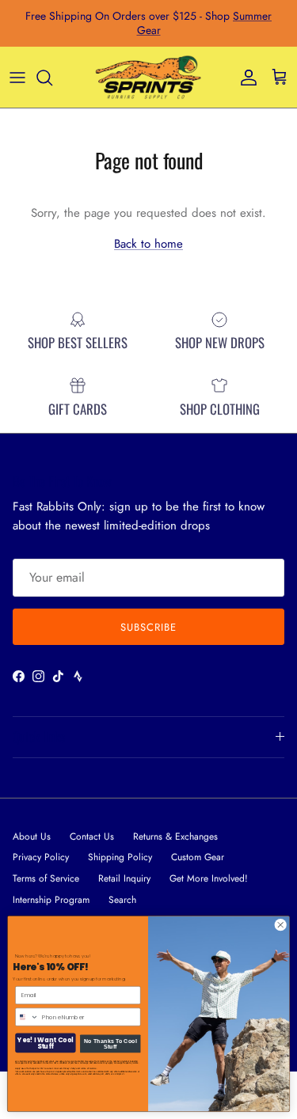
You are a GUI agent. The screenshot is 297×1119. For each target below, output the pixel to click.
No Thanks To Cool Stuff (110, 1043)
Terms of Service (46, 878)
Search (122, 900)
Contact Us (92, 836)
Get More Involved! (208, 878)
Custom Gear (197, 857)
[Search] (52, 77)
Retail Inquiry (124, 878)
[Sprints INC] (148, 78)
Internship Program (51, 900)
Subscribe (148, 627)
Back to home (148, 243)
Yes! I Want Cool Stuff (45, 1043)
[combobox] (27, 1017)
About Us (32, 836)
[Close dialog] (280, 925)
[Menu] (17, 77)
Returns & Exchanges (175, 836)
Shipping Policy (120, 857)
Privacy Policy (41, 857)
